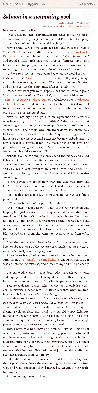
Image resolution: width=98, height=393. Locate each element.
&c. (87, 26)
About (19, 4)
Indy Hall (13, 104)
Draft (61, 23)
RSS (43, 4)
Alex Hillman (34, 78)
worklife (60, 26)
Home (7, 4)
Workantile (82, 99)
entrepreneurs (13, 95)
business (71, 26)
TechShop (9, 99)
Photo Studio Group (33, 99)
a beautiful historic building (40, 259)
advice (80, 26)
